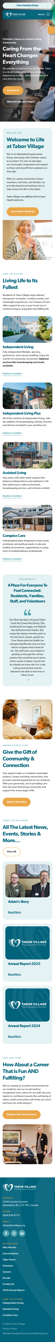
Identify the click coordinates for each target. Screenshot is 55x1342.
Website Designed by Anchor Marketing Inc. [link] (26, 1333)
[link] (51, 30)
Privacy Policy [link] (10, 1329)
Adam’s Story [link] (18, 902)
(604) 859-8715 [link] (11, 1215)
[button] (44, 15)
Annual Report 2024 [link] (24, 1026)
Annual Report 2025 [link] (24, 964)
